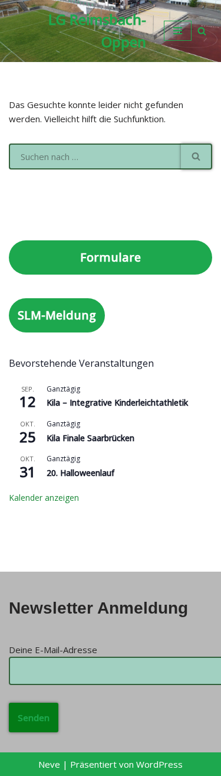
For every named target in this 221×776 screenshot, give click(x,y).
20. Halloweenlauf (80, 472)
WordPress (159, 764)
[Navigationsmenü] (178, 31)
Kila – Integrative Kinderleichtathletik (117, 402)
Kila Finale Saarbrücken (90, 438)
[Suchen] (201, 31)
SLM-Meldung (57, 315)
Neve (49, 764)
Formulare (110, 257)
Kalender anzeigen (44, 497)
